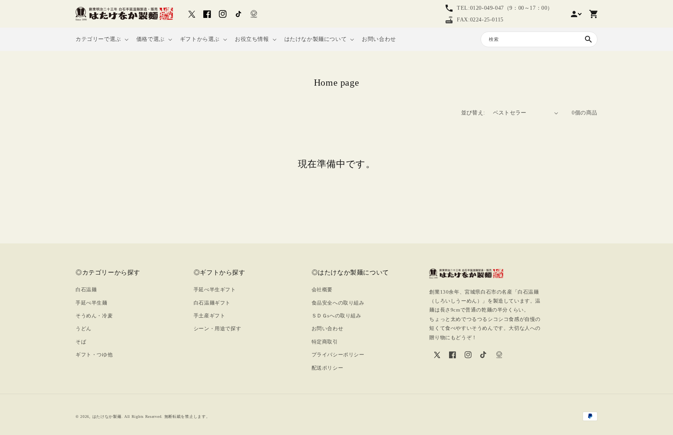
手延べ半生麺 (91, 303)
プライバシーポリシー (338, 355)
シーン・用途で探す (217, 328)
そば (81, 342)
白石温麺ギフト (212, 303)
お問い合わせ (328, 328)
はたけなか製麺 (107, 416)
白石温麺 (86, 289)
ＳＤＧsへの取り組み (336, 316)
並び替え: (473, 113)
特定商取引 (325, 342)
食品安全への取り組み (338, 303)
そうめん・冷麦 (94, 316)
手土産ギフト (210, 316)
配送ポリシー (328, 368)
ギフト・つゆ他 (94, 355)
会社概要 (322, 289)
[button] (101, 39)
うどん (84, 328)
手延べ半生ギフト (215, 289)
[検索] (588, 39)
